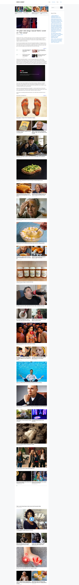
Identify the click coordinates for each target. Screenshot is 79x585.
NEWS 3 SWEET (20, 2)
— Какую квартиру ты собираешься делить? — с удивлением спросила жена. (56, 16)
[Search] (61, 8)
